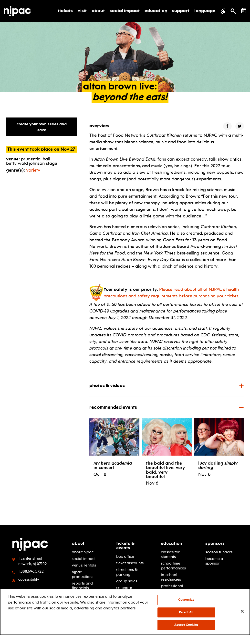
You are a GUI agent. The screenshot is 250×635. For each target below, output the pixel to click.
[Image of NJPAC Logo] (19, 11)
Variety (33, 170)
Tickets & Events (125, 545)
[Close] (242, 611)
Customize (186, 600)
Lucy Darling (218, 465)
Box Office (125, 556)
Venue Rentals (84, 565)
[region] (125, 612)
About (78, 543)
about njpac (83, 552)
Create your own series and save (42, 127)
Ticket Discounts (130, 563)
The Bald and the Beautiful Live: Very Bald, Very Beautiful (165, 469)
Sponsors (215, 543)
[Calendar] (244, 10)
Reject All (186, 612)
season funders (218, 552)
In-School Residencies (171, 577)
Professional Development (173, 588)
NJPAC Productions (82, 574)
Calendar (124, 587)
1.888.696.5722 (31, 571)
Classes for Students (170, 554)
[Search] (233, 11)
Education (171, 543)
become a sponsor (214, 561)
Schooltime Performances (173, 565)
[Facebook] (227, 126)
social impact (83, 558)
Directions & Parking (127, 571)
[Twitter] (239, 126)
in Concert (113, 465)
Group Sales (126, 581)
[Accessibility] (223, 11)
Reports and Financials (82, 585)
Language (204, 11)
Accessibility (28, 579)
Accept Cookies (186, 625)
